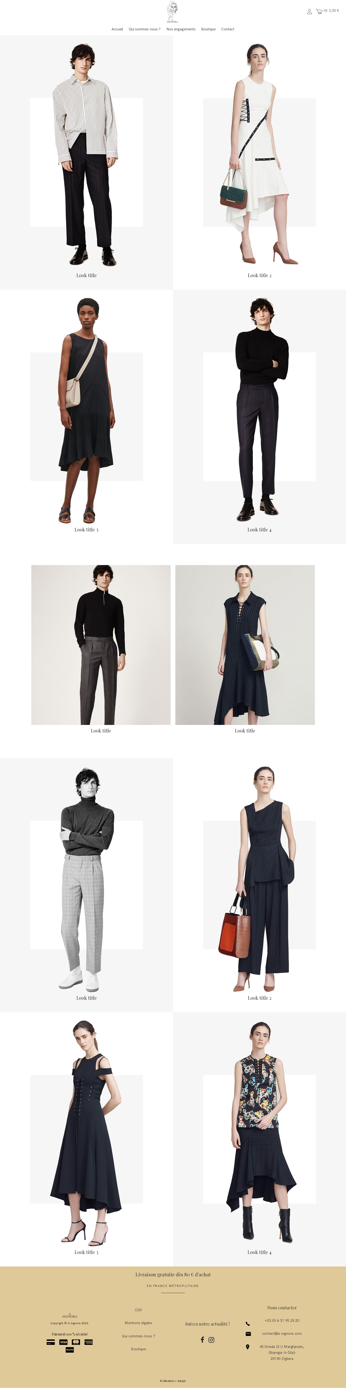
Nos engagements (181, 29)
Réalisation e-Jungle (173, 1381)
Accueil (117, 29)
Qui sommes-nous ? (145, 29)
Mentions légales (138, 1323)
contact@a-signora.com (282, 1333)
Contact (227, 29)
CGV (138, 1310)
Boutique (208, 29)
